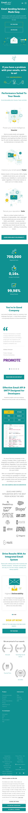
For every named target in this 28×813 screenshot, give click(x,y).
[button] (12, 614)
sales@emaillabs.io (21, 764)
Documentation (6, 719)
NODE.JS (19, 416)
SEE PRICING (14, 30)
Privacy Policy (19, 756)
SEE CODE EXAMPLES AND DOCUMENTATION (14, 485)
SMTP (3, 716)
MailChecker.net (6, 704)
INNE (19, 420)
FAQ (3, 721)
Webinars (19, 697)
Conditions (20, 760)
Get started (4, 714)
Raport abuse (20, 761)
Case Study (19, 699)
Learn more (20, 797)
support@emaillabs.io (16, 77)
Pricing (3, 702)
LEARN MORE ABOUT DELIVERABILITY (14, 237)
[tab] (9, 412)
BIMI (18, 701)
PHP (9, 412)
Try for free (14, 631)
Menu (26, 3)
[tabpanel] (14, 345)
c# (9, 420)
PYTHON (19, 412)
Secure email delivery (7, 701)
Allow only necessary (14, 805)
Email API (4, 697)
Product (4, 699)
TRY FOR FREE (14, 24)
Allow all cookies (14, 809)
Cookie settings (14, 801)
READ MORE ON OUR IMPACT (14, 377)
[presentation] (9, 412)
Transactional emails (7, 695)
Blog (18, 695)
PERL (9, 416)
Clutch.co (4, 706)
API (3, 718)
